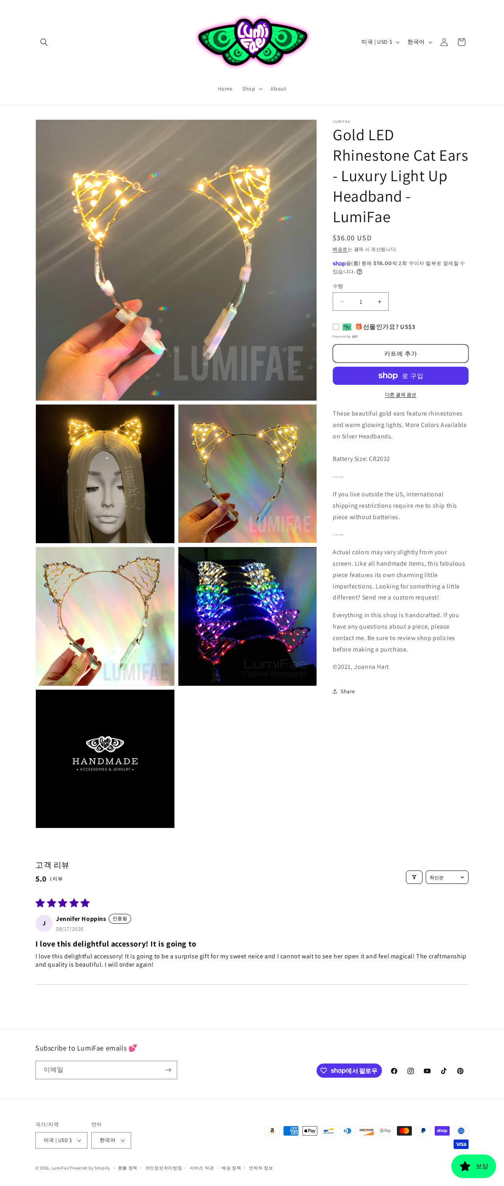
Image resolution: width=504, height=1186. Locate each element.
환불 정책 (128, 1168)
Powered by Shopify (90, 1168)
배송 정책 (231, 1168)
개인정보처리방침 (163, 1168)
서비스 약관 (202, 1168)
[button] (44, 42)
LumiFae (60, 1168)
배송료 (340, 249)
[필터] (414, 877)
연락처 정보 (261, 1168)
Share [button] (348, 691)
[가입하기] (168, 1070)
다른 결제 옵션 (401, 394)
